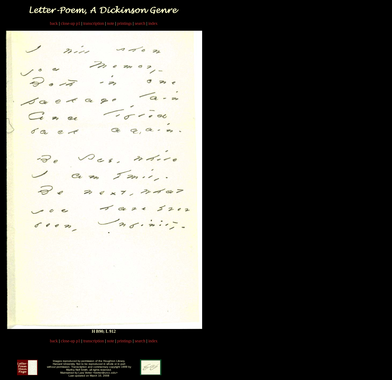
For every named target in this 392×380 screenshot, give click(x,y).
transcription (93, 23)
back (54, 23)
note (110, 23)
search (140, 23)
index (153, 23)
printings (124, 23)
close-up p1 (70, 23)
